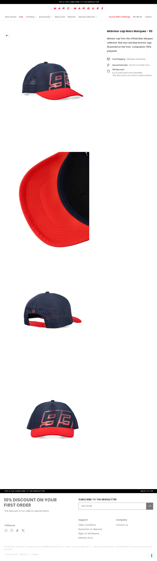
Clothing (30, 17)
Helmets (72, 17)
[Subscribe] (149, 506)
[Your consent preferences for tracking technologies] (152, 556)
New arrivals (10, 17)
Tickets (148, 17)
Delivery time (85, 537)
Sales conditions (87, 524)
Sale (21, 17)
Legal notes (12, 554)
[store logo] (78, 8)
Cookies (35, 554)
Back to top (147, 491)
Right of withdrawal (88, 533)
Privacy (24, 554)
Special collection (86, 17)
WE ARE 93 (137, 17)
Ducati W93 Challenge (119, 17)
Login (127, 6)
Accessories (44, 17)
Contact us (122, 524)
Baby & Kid (60, 17)
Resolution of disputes (90, 529)
